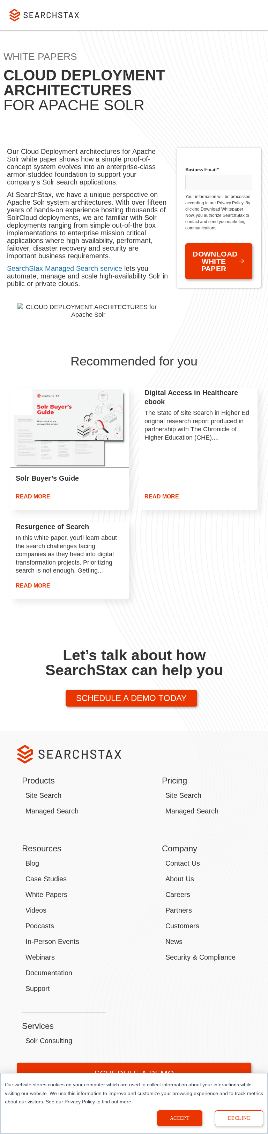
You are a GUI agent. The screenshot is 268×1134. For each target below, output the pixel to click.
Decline (239, 1118)
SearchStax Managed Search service (64, 268)
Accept (180, 1118)
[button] (252, 15)
